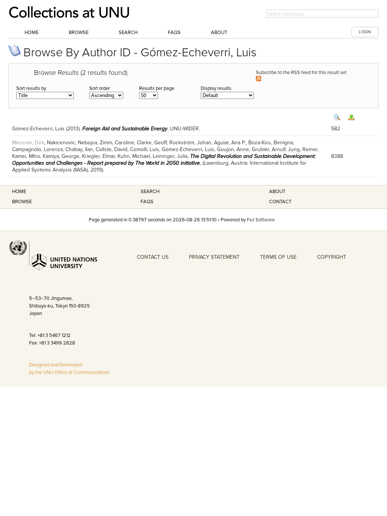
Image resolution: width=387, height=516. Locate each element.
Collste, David (111, 149)
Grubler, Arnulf (268, 149)
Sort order (99, 88)
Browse (78, 32)
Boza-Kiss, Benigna (270, 142)
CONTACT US (153, 257)
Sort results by (31, 88)
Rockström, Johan (190, 142)
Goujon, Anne (233, 149)
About (219, 32)
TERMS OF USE (278, 257)
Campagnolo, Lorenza (37, 149)
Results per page (156, 88)
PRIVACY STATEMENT (214, 257)
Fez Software (261, 220)
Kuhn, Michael (134, 156)
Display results (216, 88)
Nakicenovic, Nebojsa (72, 142)
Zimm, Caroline (117, 142)
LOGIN (365, 31)
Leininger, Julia (170, 156)
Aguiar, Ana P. (230, 142)
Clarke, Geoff (152, 142)
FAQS (147, 202)
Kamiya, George (61, 156)
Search (128, 32)
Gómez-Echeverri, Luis (38, 128)
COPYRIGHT (331, 257)
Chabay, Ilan (79, 149)
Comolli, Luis (144, 149)
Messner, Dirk (28, 142)
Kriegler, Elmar (98, 156)
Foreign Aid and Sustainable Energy (124, 128)
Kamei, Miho (26, 156)
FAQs (174, 32)
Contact (280, 202)
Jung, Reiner (302, 149)
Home (32, 32)
